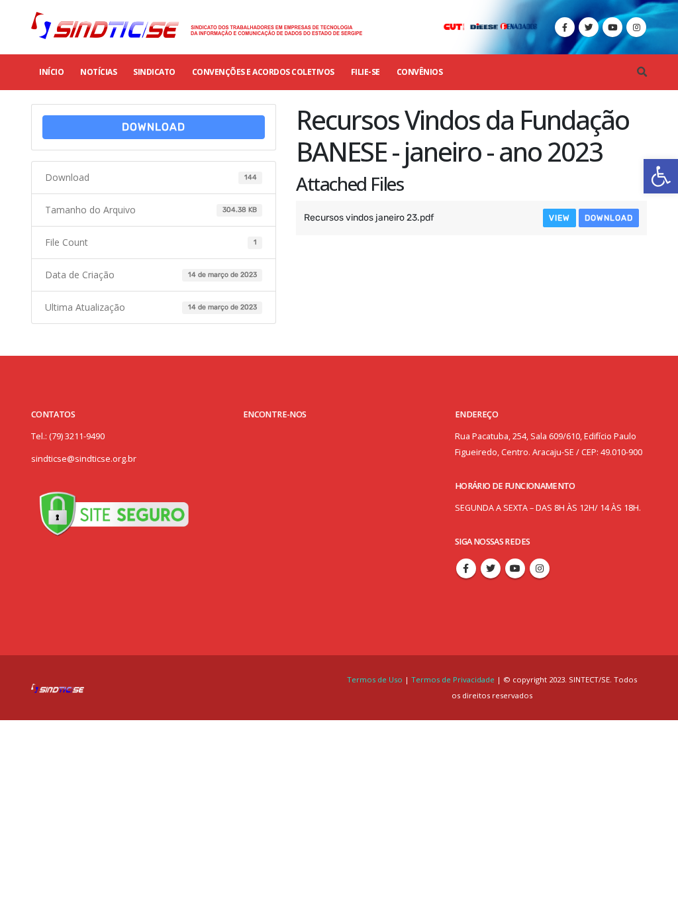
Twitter (491, 568)
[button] (661, 176)
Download (153, 127)
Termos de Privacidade (453, 679)
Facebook (466, 568)
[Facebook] (565, 27)
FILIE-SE (365, 72)
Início (51, 72)
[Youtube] (612, 27)
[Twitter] (589, 27)
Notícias (98, 72)
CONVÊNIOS (420, 72)
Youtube (515, 568)
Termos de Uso (376, 679)
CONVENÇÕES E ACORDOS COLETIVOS (263, 72)
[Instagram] (636, 27)
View (559, 218)
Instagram (540, 568)
